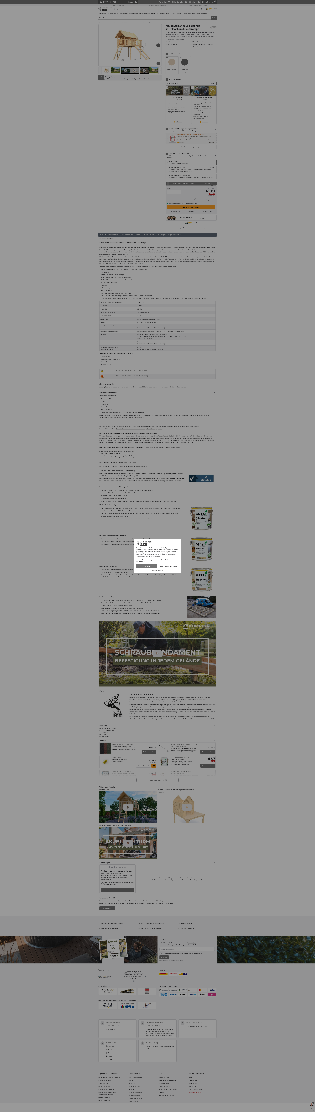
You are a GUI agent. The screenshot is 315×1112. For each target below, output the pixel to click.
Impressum (160, 570)
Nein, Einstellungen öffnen (168, 566)
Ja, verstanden (146, 566)
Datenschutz (154, 570)
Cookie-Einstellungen (167, 560)
